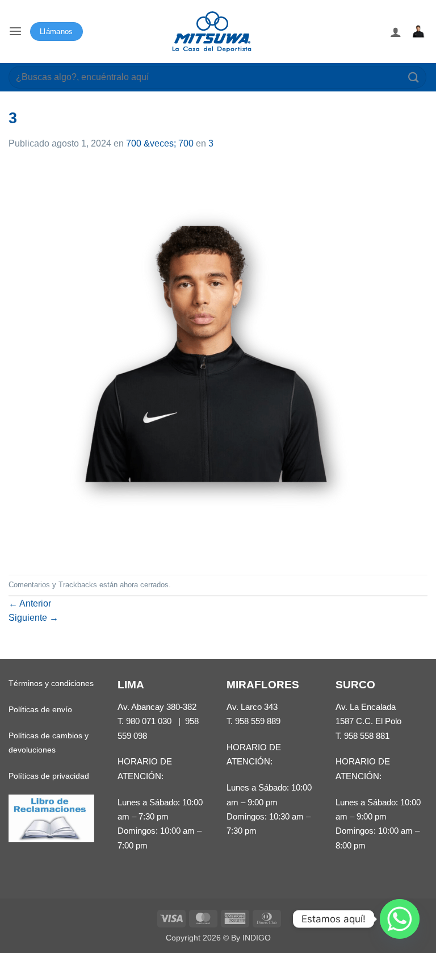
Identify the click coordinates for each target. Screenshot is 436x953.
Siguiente (33, 617)
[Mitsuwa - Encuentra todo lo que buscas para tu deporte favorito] (211, 32)
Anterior (30, 603)
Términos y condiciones (51, 683)
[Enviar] (414, 77)
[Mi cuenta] (395, 31)
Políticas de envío (40, 709)
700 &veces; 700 (160, 143)
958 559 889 (257, 721)
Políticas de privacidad (49, 775)
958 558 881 (366, 736)
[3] (207, 362)
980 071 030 (148, 721)
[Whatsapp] (400, 919)
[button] (15, 31)
